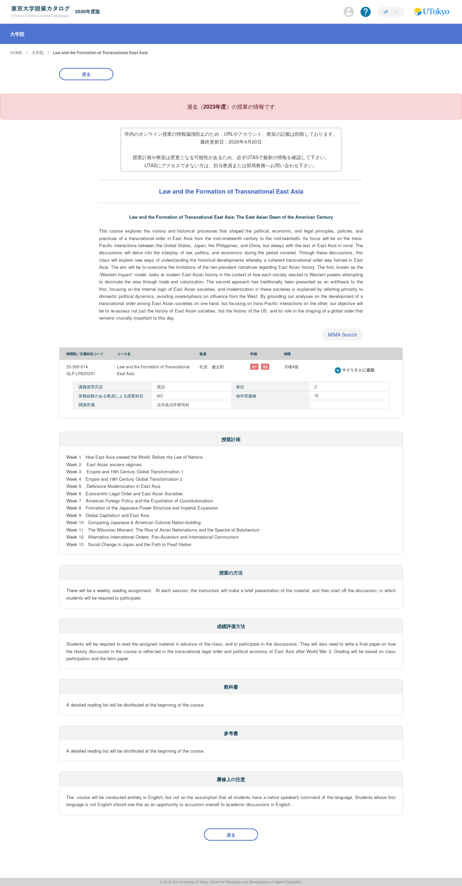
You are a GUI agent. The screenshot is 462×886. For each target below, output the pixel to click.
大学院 (37, 52)
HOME (16, 52)
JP (386, 12)
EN (395, 12)
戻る (86, 74)
